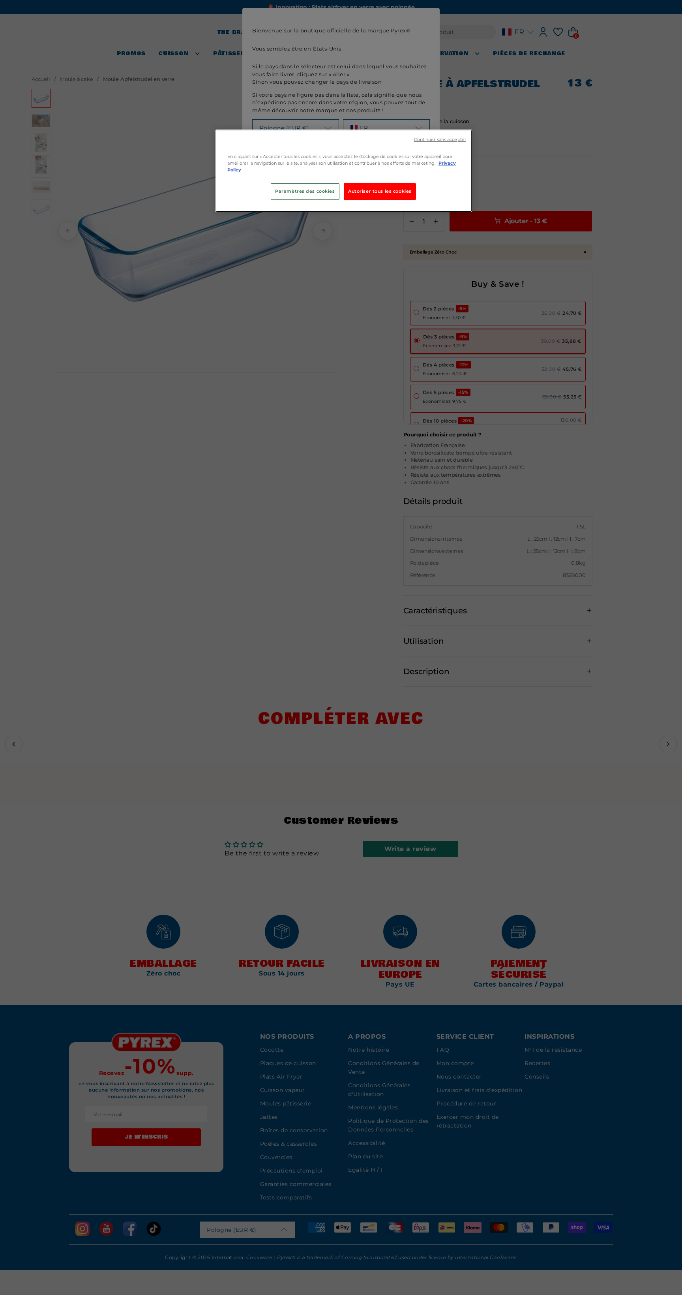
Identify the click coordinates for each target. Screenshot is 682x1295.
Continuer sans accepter (440, 139)
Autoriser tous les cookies (380, 191)
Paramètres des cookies (305, 191)
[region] (343, 171)
